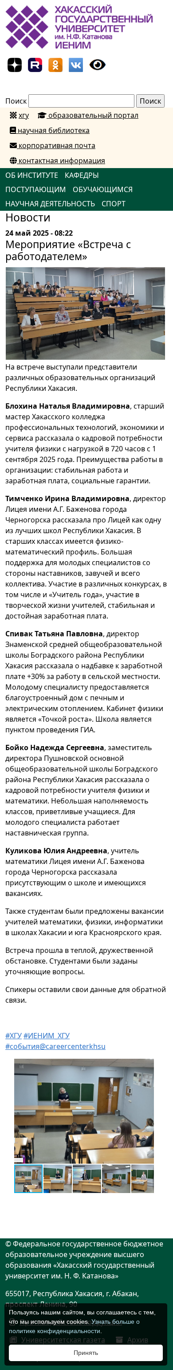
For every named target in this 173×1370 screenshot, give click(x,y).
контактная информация (61, 160)
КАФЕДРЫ (82, 175)
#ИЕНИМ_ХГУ (47, 1036)
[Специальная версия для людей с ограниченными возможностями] (97, 64)
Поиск (16, 101)
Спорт (114, 204)
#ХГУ (13, 1036)
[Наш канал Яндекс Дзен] (14, 64)
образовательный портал (92, 115)
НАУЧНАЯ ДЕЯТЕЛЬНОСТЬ (50, 204)
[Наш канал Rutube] (35, 64)
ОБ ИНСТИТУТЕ (31, 175)
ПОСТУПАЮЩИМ (35, 189)
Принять (86, 1352)
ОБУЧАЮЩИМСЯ (103, 189)
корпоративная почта (56, 145)
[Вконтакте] (76, 64)
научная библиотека (53, 130)
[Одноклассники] (55, 64)
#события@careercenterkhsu (55, 1046)
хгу (24, 115)
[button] (146, 1067)
